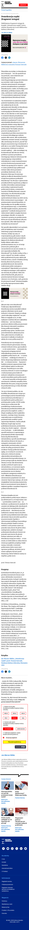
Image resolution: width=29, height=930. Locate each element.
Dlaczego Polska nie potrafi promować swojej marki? (7, 794)
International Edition (7, 868)
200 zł (14, 713)
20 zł (14, 718)
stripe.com (20, 746)
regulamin (14, 737)
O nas (3, 859)
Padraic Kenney (20, 798)
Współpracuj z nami (7, 904)
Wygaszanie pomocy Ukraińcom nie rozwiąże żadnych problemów (21, 821)
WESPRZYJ (23, 5)
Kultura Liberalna (6, 4)
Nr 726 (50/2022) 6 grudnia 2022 (9, 13)
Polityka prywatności (7, 884)
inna (23, 718)
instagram (12, 848)
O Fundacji (5, 871)
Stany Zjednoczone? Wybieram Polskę (21, 793)
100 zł (23, 713)
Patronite (4, 913)
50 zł (6, 718)
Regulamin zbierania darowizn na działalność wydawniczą (8, 889)
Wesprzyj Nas (5, 907)
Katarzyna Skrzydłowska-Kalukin (5, 801)
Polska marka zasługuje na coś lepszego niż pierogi (6, 820)
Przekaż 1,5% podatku (8, 910)
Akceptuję (11, 737)
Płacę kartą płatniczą (14, 742)
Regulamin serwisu (7, 881)
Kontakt (4, 862)
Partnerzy (4, 901)
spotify (25, 848)
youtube (7, 848)
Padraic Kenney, (6, 826)
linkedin (21, 848)
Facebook (2, 58)
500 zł (6, 713)
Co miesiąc (8, 728)
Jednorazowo (21, 728)
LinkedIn (9, 58)
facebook (3, 848)
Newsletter (5, 865)
